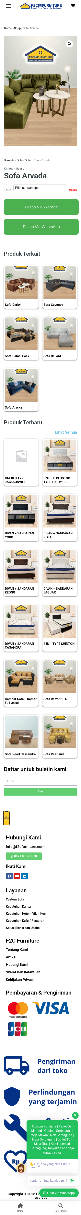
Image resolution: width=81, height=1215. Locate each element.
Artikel (11, 957)
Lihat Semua (66, 432)
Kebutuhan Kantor (18, 906)
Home (8, 28)
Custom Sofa (15, 899)
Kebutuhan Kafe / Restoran (25, 921)
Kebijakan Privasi (20, 980)
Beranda (9, 160)
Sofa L (29, 160)
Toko (7, 190)
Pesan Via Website (41, 207)
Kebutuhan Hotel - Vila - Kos (26, 913)
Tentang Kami (17, 950)
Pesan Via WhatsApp (41, 227)
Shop (17, 28)
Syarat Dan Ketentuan (23, 972)
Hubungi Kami (17, 965)
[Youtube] (17, 876)
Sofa (20, 160)
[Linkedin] (24, 876)
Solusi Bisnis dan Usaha (23, 928)
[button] (69, 43)
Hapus (73, 189)
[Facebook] (9, 876)
